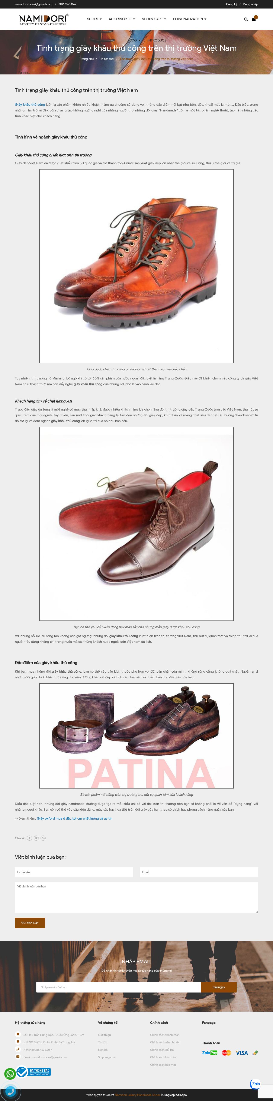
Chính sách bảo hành (163, 1057)
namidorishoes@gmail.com (33, 4)
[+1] (43, 838)
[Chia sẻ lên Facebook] (29, 838)
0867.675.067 (43, 1050)
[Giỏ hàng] (255, 19)
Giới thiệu (104, 1035)
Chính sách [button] (159, 1023)
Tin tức (102, 1042)
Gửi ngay (219, 987)
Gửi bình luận (30, 923)
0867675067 (68, 4)
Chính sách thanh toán (165, 1035)
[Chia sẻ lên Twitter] (36, 838)
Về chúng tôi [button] (108, 1023)
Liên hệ (103, 1050)
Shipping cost (107, 1057)
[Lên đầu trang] (265, 1070)
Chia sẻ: (20, 838)
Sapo (183, 1095)
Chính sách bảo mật (163, 1065)
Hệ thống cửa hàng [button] (30, 1023)
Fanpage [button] (209, 1023)
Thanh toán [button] (211, 1043)
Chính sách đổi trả (162, 1050)
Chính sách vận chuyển (165, 1042)
